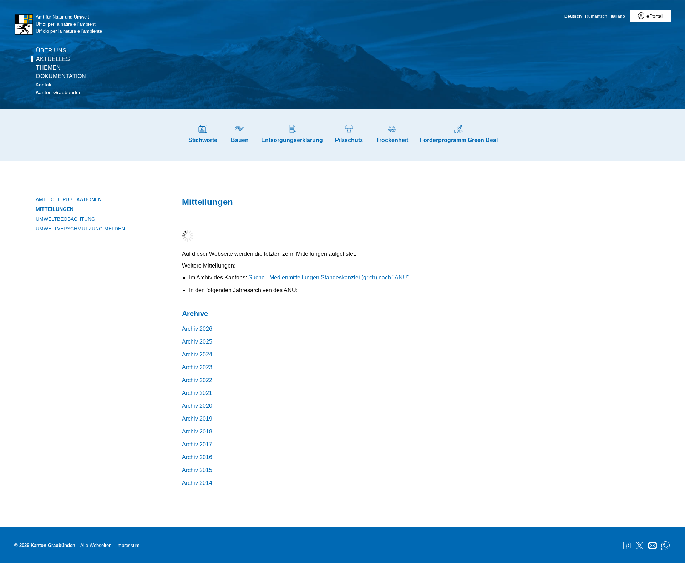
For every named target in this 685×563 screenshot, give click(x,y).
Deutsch (573, 16)
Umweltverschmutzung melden (80, 229)
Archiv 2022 (197, 380)
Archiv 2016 (197, 457)
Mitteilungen (54, 209)
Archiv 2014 (197, 483)
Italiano (618, 16)
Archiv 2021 (197, 393)
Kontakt (44, 84)
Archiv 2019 (197, 419)
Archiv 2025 (197, 342)
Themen (48, 68)
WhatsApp (665, 545)
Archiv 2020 (197, 406)
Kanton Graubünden (59, 92)
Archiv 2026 (197, 329)
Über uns (51, 51)
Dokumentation (61, 76)
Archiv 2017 (197, 444)
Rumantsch (596, 16)
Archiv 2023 (197, 367)
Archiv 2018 (197, 431)
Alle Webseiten (95, 545)
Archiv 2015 (197, 470)
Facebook (626, 545)
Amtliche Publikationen (69, 199)
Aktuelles (53, 59)
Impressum (127, 545)
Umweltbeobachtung (65, 219)
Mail (652, 545)
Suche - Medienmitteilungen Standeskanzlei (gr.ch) (312, 277)
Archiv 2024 (197, 354)
